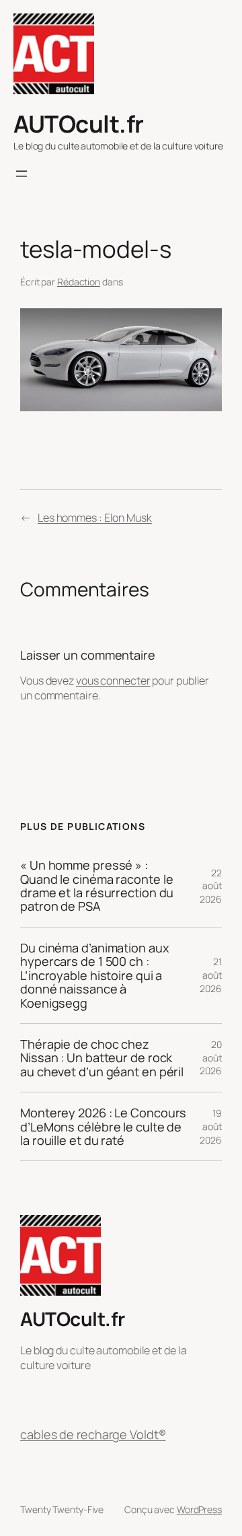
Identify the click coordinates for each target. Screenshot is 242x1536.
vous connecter (113, 680)
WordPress (199, 1509)
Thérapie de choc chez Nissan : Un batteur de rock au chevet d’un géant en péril (102, 1057)
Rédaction (78, 281)
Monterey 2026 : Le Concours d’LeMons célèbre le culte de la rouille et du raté (103, 1126)
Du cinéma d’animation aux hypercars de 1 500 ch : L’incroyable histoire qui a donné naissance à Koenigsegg (94, 975)
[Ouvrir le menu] (21, 174)
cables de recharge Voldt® (93, 1434)
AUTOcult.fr (78, 123)
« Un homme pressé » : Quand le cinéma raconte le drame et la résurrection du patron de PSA (96, 885)
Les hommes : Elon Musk (95, 517)
